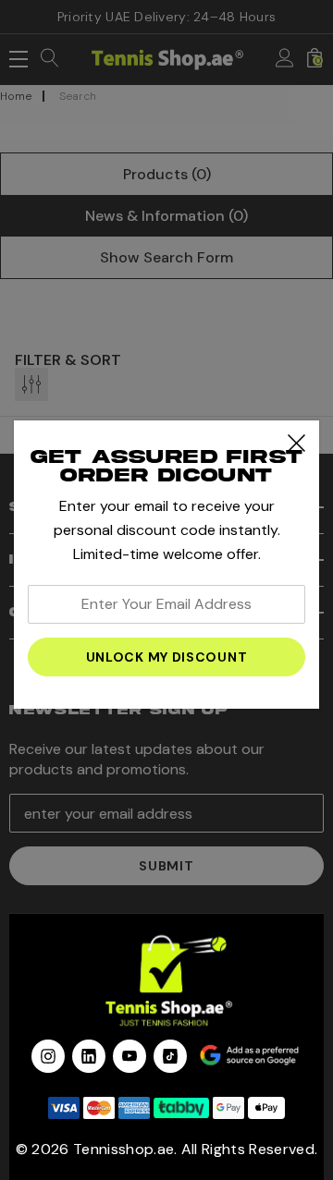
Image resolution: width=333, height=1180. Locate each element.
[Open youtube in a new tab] (129, 1056)
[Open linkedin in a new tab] (88, 1056)
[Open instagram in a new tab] (48, 1056)
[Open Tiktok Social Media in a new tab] (170, 1056)
